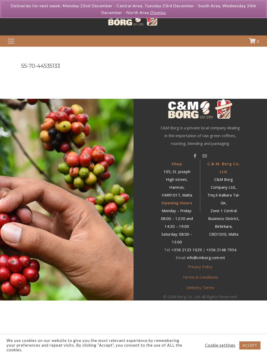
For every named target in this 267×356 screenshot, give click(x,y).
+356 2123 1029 (187, 249)
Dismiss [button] (158, 12)
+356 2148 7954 (221, 249)
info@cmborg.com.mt (206, 257)
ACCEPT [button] (249, 345)
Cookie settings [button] (220, 345)
